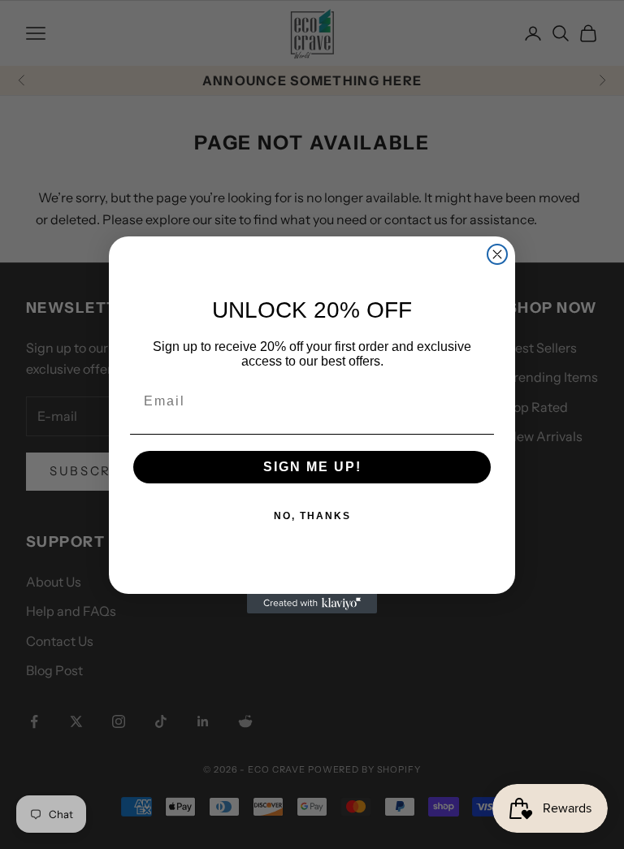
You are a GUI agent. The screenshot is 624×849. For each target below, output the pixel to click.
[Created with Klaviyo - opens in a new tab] (312, 603)
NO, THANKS (312, 516)
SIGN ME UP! (312, 467)
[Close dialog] (497, 254)
